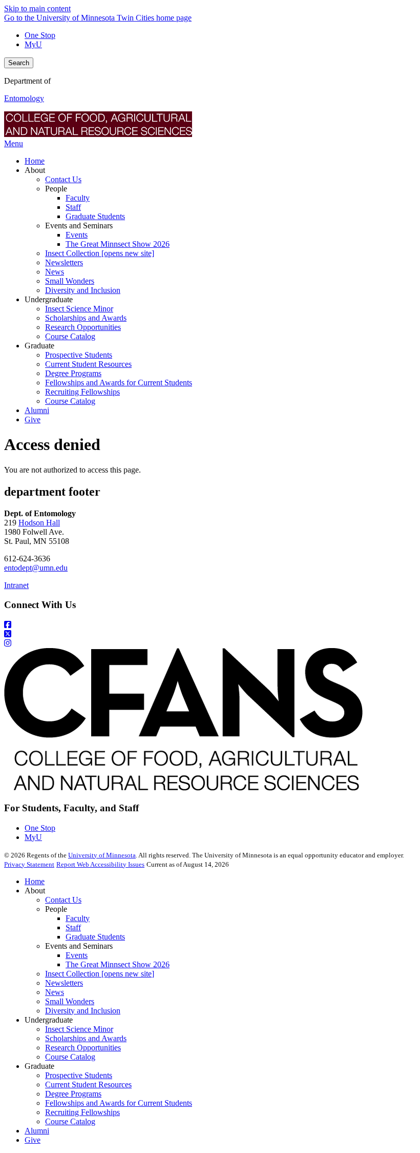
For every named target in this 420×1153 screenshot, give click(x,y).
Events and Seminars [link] (79, 225)
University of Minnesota (102, 855)
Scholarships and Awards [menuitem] (86, 318)
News (54, 992)
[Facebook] (210, 625)
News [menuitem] (54, 271)
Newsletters (64, 983)
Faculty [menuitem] (78, 197)
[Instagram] (210, 643)
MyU (33, 44)
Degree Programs (73, 1093)
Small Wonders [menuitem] (69, 281)
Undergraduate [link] (49, 299)
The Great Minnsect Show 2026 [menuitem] (118, 244)
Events (77, 955)
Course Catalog (70, 1056)
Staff (73, 927)
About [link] (35, 170)
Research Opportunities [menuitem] (83, 327)
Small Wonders (69, 1001)
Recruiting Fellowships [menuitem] (82, 391)
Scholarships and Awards (86, 1038)
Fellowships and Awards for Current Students (118, 1103)
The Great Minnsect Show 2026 (118, 964)
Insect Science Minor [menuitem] (79, 308)
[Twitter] (210, 634)
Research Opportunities (83, 1047)
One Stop (40, 35)
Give (32, 1140)
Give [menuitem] (32, 419)
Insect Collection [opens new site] (99, 973)
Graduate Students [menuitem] (95, 216)
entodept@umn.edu (36, 567)
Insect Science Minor (79, 1029)
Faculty (78, 918)
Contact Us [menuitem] (63, 179)
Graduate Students (95, 936)
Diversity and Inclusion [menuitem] (82, 290)
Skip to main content (37, 8)
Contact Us (63, 899)
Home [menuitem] (35, 161)
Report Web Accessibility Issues (100, 864)
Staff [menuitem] (73, 207)
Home (35, 881)
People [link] (56, 188)
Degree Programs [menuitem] (73, 373)
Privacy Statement (29, 864)
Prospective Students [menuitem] (78, 354)
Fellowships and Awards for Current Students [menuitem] (118, 382)
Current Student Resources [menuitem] (88, 364)
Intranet (16, 585)
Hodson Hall (39, 522)
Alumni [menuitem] (37, 410)
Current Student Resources (88, 1084)
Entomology (24, 98)
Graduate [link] (39, 345)
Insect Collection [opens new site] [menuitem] (99, 253)
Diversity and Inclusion (82, 1010)
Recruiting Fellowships (82, 1112)
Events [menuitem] (77, 234)
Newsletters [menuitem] (64, 262)
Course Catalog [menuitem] (70, 336)
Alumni (37, 1130)
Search (18, 63)
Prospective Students (78, 1075)
